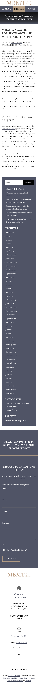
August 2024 (10, 322)
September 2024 (11, 318)
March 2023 (10, 386)
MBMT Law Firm (16, 43)
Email (5, 511)
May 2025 (9, 288)
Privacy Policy (23, 678)
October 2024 (10, 315)
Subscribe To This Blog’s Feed (15, 420)
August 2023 (10, 367)
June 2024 (9, 330)
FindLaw (28, 681)
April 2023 (9, 382)
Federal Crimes (11, 410)
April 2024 (9, 337)
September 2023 (11, 363)
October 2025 (10, 270)
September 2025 (11, 274)
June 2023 (9, 374)
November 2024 (11, 311)
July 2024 (9, 326)
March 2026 (10, 251)
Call (32, 9)
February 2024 (11, 344)
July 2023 (9, 371)
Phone (4, 500)
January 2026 (10, 259)
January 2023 (10, 393)
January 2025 (10, 303)
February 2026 (11, 255)
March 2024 (10, 341)
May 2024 (9, 333)
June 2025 (9, 285)
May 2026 (9, 244)
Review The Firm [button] (19, 669)
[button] (6, 8)
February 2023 (11, 389)
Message (5, 523)
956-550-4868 (21, 642)
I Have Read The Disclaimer (16, 550)
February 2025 (11, 300)
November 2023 (11, 356)
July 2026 (9, 236)
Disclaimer (6, 545)
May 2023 (9, 378)
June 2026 (9, 240)
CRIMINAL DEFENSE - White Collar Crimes (17, 45)
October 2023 (10, 359)
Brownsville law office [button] (19, 617)
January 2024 (10, 348)
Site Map (14, 678)
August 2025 (10, 277)
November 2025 (11, 266)
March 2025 (10, 296)
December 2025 (11, 262)
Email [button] (20, 9)
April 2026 (9, 247)
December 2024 (11, 307)
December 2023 (11, 352)
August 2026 (10, 232)
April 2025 (9, 292)
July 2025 (9, 281)
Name (4, 488)
